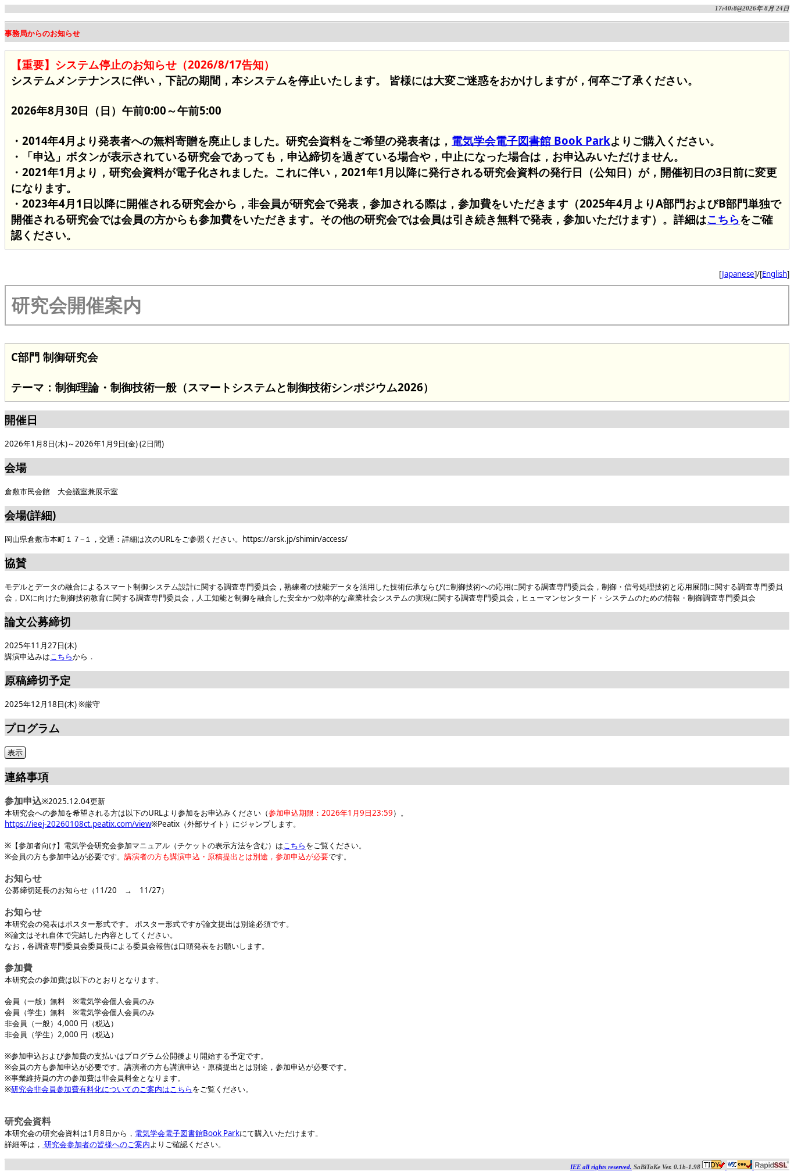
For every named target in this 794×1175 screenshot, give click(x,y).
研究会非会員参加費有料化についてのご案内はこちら (101, 1089)
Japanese (738, 274)
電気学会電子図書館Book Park (187, 1133)
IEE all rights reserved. (601, 1167)
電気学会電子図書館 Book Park (531, 140)
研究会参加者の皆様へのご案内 (96, 1144)
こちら (723, 219)
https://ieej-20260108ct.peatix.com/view (78, 824)
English (774, 274)
